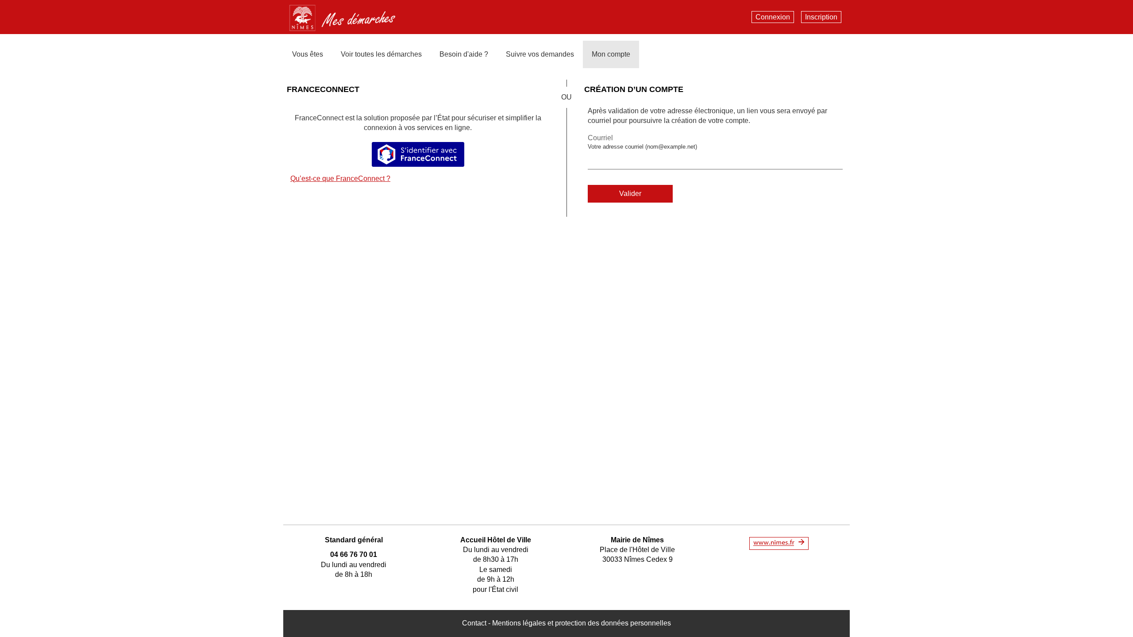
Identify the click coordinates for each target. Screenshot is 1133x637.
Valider (630, 193)
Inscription (821, 17)
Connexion (772, 17)
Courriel (600, 138)
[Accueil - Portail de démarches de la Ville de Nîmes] (349, 16)
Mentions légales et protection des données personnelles (581, 623)
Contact (474, 623)
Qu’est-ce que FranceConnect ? (340, 178)
